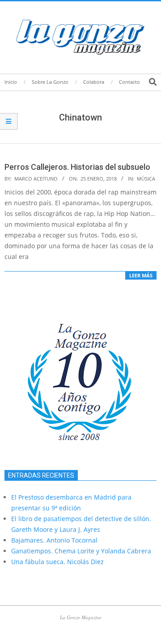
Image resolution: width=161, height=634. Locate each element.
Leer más (141, 275)
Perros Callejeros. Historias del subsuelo (77, 167)
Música (146, 178)
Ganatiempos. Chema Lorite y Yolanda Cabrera (81, 551)
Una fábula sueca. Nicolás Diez (57, 561)
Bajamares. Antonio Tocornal (54, 540)
